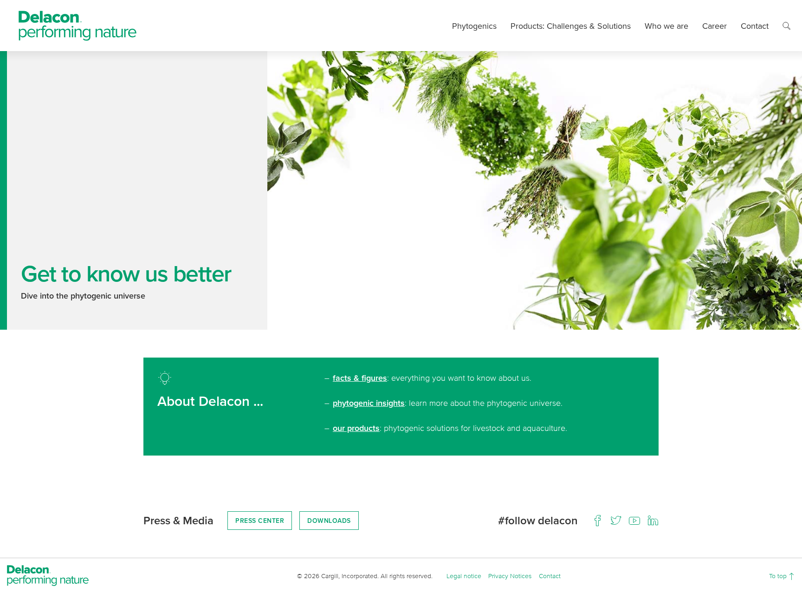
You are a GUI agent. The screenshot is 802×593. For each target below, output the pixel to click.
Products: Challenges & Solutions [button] (571, 26)
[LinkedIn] (653, 520)
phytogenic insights (369, 403)
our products (356, 428)
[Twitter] (615, 520)
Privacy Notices (509, 575)
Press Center (259, 520)
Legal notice (463, 575)
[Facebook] (597, 520)
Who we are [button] (666, 26)
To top (779, 575)
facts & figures (360, 378)
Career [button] (714, 26)
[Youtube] (634, 520)
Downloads (329, 520)
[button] (786, 25)
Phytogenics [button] (474, 26)
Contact (755, 26)
